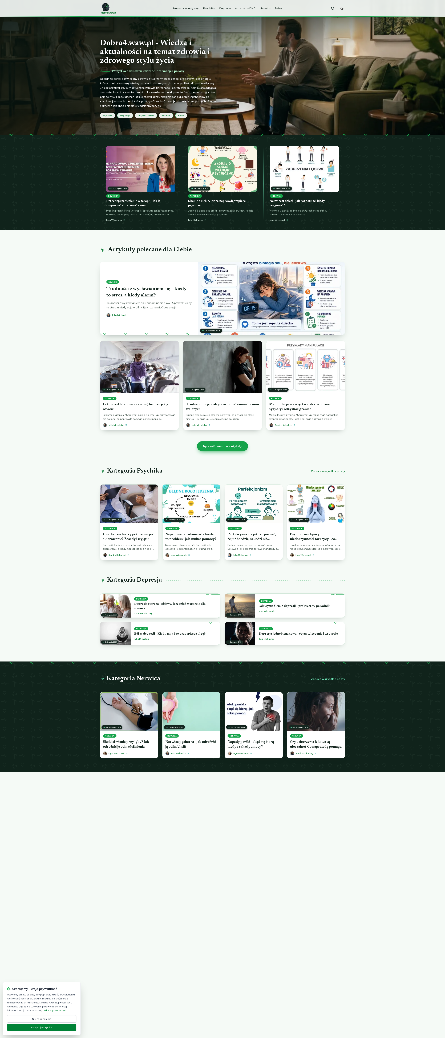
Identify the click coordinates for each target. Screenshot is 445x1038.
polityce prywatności (54, 1010)
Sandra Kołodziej (143, 613)
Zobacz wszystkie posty (328, 471)
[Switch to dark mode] (342, 8)
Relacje (112, 282)
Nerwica (265, 8)
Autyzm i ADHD (245, 8)
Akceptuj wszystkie (41, 1027)
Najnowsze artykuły (186, 8)
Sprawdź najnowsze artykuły (222, 446)
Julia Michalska (195, 220)
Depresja (225, 8)
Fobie (278, 8)
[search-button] (333, 8)
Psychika (209, 8)
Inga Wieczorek (114, 220)
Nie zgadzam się (41, 1018)
